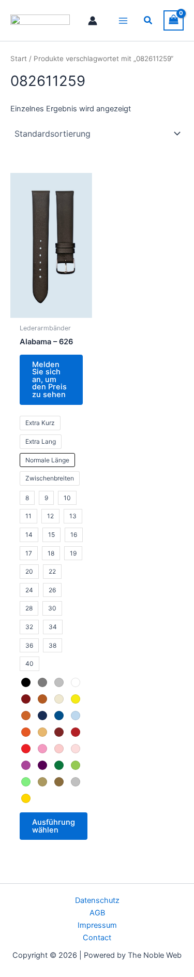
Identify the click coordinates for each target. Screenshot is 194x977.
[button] (148, 20)
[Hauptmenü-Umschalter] (123, 20)
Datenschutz (97, 900)
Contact (97, 937)
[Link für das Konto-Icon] (92, 20)
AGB (97, 912)
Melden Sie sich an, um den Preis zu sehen (49, 379)
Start (18, 58)
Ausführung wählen (53, 826)
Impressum (97, 925)
